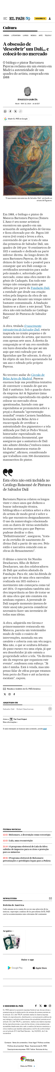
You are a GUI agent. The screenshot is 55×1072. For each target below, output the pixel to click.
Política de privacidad (15, 1046)
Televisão (49, 35)
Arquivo (7, 931)
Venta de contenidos (20, 1042)
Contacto (8, 1042)
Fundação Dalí (40, 288)
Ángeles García (27, 99)
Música (34, 35)
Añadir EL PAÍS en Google (17, 119)
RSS (28, 1049)
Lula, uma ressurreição (21, 840)
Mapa (27, 1046)
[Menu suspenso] (5, 18)
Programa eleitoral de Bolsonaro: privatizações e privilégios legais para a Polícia (27, 859)
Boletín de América (13, 905)
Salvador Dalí (8, 709)
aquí (45, 729)
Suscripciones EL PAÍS (38, 1046)
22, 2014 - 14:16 (30, 104)
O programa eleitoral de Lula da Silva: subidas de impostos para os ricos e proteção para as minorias (26, 849)
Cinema (6, 35)
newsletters (10, 898)
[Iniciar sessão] (49, 18)
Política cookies (44, 1042)
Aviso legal (32, 1042)
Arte (41, 35)
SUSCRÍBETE (40, 18)
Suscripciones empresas (16, 1049)
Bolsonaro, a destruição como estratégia (29, 834)
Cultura (10, 28)
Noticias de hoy (42, 1049)
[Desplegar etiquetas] (50, 709)
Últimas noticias (12, 829)
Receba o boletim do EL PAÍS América (23, 689)
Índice (33, 1049)
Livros (25, 35)
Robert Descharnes (25, 709)
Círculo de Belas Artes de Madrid (24, 376)
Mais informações (9, 722)
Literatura (16, 35)
